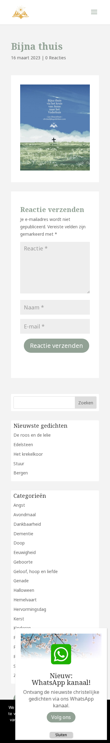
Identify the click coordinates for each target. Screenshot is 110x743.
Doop (19, 543)
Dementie (23, 534)
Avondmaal (24, 514)
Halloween (23, 590)
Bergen (20, 473)
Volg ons (61, 717)
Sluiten (61, 734)
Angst (19, 505)
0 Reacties (55, 58)
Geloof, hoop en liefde (35, 571)
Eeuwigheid (24, 552)
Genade (21, 581)
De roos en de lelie (32, 435)
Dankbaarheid (27, 524)
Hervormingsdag (29, 609)
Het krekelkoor (28, 454)
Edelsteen (23, 444)
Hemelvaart (25, 600)
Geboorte (23, 562)
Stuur (18, 463)
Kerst (18, 619)
